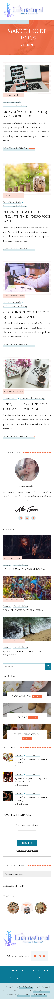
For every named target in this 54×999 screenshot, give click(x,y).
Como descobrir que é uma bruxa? (23, 610)
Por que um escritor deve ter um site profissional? (25, 406)
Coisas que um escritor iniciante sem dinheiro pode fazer (26, 216)
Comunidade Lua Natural (35, 978)
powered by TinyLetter (27, 850)
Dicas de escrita (10, 398)
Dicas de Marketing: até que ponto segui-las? (26, 114)
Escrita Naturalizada (12, 102)
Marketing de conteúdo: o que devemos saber (26, 315)
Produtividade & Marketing (15, 105)
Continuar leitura (15, 148)
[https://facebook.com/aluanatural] (35, 956)
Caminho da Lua (21, 565)
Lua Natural (26, 987)
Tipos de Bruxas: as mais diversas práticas (26, 569)
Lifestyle (12, 978)
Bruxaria (6, 565)
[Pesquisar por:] (24, 666)
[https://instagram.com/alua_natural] (39, 956)
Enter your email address (27, 825)
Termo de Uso (39, 994)
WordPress (23, 994)
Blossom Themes (41, 990)
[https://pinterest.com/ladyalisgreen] (44, 956)
